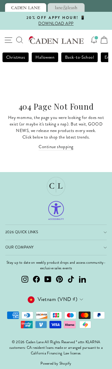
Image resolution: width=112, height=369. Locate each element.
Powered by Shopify (55, 363)
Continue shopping (56, 147)
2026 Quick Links (21, 232)
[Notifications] (94, 40)
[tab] (25, 7)
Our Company (19, 247)
